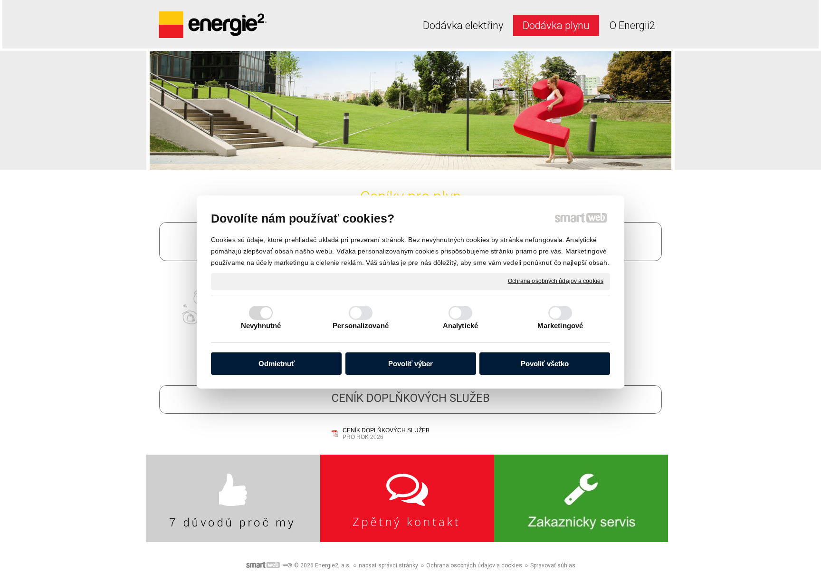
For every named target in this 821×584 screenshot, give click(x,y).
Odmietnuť (276, 364)
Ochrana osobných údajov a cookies (555, 281)
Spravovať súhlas (552, 565)
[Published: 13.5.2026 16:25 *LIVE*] (287, 565)
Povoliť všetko (545, 364)
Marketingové (560, 325)
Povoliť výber (410, 364)
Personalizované (361, 325)
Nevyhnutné (261, 325)
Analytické (460, 325)
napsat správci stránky (388, 565)
